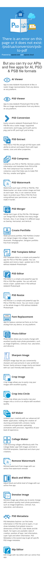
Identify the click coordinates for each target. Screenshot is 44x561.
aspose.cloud (29, 54)
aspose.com (15, 54)
